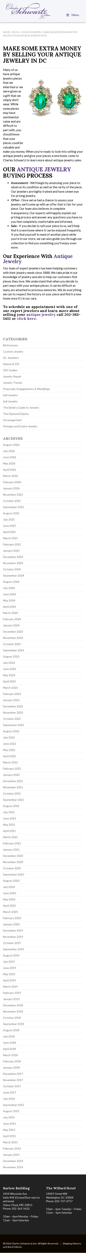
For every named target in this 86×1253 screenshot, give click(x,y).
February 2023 (12, 694)
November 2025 (13, 494)
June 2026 (9, 457)
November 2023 (13, 637)
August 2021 (11, 806)
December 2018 (13, 1005)
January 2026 (11, 488)
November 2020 (13, 862)
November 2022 (13, 712)
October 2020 (12, 868)
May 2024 (9, 600)
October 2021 (12, 793)
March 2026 (10, 476)
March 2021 (10, 837)
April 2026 (9, 469)
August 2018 (11, 1030)
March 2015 (10, 1142)
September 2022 (13, 725)
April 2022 (9, 756)
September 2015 (13, 1105)
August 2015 (11, 1111)
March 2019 (10, 986)
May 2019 (9, 974)
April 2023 (9, 681)
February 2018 (12, 1061)
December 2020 (13, 855)
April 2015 (9, 1136)
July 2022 (9, 737)
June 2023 (9, 669)
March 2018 (10, 1055)
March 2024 (10, 613)
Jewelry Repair (12, 376)
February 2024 (12, 619)
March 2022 (10, 762)
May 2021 (9, 824)
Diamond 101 (11, 364)
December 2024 (13, 556)
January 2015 (11, 1154)
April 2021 (9, 831)
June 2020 (9, 893)
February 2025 (12, 544)
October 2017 (12, 1086)
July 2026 (9, 451)
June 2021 (9, 818)
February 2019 (12, 992)
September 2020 (13, 874)
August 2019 (11, 955)
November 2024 (13, 563)
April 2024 (9, 606)
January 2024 (11, 625)
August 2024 (11, 581)
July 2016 (9, 1098)
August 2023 (11, 656)
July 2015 (9, 1117)
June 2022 (9, 743)
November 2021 (13, 787)
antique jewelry (41, 314)
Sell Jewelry (10, 395)
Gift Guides (10, 370)
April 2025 (9, 532)
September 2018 (13, 1024)
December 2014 (13, 1161)
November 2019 (13, 936)
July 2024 (9, 588)
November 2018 (13, 1011)
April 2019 (9, 980)
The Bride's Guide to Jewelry (21, 407)
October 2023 (12, 644)
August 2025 (11, 513)
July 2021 (9, 812)
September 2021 (13, 799)
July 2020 (9, 887)
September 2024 (13, 575)
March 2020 (10, 911)
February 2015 (12, 1148)
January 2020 (11, 924)
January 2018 (11, 1067)
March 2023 (10, 687)
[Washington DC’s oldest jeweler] (43, 11)
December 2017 (13, 1073)
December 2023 (13, 631)
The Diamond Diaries (16, 413)
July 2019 (9, 961)
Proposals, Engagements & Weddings (26, 389)
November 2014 (13, 1167)
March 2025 (10, 538)
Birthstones (10, 345)
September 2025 (13, 507)
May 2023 (9, 675)
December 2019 (13, 930)
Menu (75, 15)
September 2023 (13, 650)
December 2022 (13, 706)
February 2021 (12, 843)
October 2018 (12, 1017)
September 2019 (13, 949)
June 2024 (9, 594)
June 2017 (9, 1092)
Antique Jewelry (44, 169)
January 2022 (11, 774)
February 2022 (12, 768)
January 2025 (11, 550)
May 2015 (9, 1129)
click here (26, 318)
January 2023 (11, 700)
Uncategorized (12, 420)
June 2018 (9, 1042)
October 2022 (12, 718)
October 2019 (12, 943)
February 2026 (12, 482)
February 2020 (12, 918)
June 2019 (9, 968)
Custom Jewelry (13, 351)
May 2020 (9, 899)
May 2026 (9, 463)
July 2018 (9, 1036)
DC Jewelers (11, 357)
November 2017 (13, 1080)
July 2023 (9, 662)
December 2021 (13, 781)
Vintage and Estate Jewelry (20, 426)
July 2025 (9, 519)
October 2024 (12, 569)
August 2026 (11, 444)
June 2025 (9, 525)
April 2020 (9, 905)
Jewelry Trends (12, 382)
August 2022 (11, 731)
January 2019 (11, 999)
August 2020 (11, 880)
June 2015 (9, 1123)
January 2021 (11, 849)
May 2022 (9, 750)
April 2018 (9, 1048)
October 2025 (12, 500)
